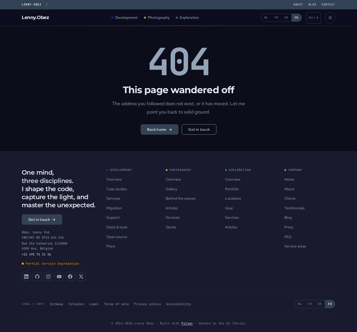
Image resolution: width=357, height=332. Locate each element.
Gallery (171, 189)
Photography (159, 17)
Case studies (116, 189)
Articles (172, 208)
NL (266, 17)
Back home (159, 129)
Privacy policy (147, 304)
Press (288, 227)
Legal (94, 304)
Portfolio (232, 189)
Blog (312, 4)
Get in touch (199, 129)
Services (113, 198)
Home (289, 179)
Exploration (189, 17)
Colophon (76, 304)
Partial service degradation (52, 263)
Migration (114, 208)
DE (287, 17)
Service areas (295, 246)
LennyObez (35, 17)
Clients (290, 198)
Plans (110, 246)
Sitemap (56, 304)
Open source (116, 236)
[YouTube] (59, 276)
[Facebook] (70, 276)
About (298, 4)
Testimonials (294, 208)
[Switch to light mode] (330, 17)
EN (296, 17)
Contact (328, 4)
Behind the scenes (180, 198)
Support (113, 217)
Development (126, 17)
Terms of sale (116, 304)
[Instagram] (48, 276)
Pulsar (187, 323)
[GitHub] (37, 276)
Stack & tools (116, 227)
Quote (171, 227)
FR (276, 17)
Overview (114, 179)
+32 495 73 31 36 (36, 254)
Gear (229, 208)
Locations (233, 198)
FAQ (287, 236)
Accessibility (178, 304)
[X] (81, 276)
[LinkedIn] (26, 276)
